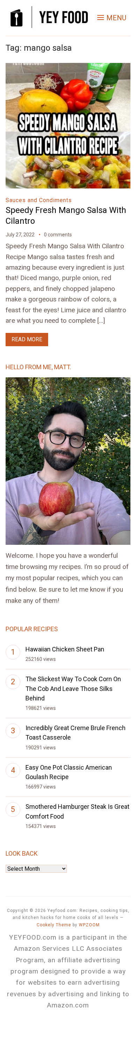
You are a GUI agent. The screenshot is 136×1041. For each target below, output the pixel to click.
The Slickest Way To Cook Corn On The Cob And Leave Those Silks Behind (73, 688)
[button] (111, 18)
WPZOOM (89, 924)
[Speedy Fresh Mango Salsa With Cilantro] (68, 67)
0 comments (58, 234)
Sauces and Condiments (39, 200)
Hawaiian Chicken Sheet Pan (64, 649)
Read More (27, 339)
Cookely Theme (54, 924)
